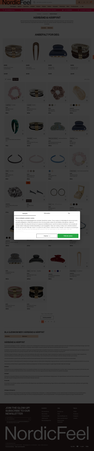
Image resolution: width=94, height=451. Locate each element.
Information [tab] (47, 213)
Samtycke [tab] (25, 213)
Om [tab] (69, 213)
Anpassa (46, 235)
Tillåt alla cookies (68, 235)
